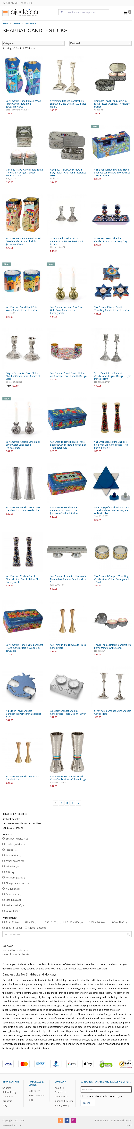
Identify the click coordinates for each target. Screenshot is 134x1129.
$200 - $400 (97, 922)
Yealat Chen (13, 910)
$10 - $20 (12, 922)
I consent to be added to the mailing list (104, 1096)
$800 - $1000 (14, 927)
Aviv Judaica (13, 855)
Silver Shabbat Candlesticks (15, 950)
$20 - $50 (32, 922)
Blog (30, 1099)
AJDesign (12, 872)
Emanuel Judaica (17, 838)
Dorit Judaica (14, 894)
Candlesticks (30, 23)
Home (5, 23)
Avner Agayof (15, 860)
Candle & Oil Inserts (12, 827)
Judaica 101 (34, 1091)
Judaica (11, 849)
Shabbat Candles (11, 819)
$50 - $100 (53, 922)
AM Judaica (13, 888)
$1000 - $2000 (37, 927)
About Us (59, 1087)
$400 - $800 (119, 922)
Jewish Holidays (36, 1095)
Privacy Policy (62, 1105)
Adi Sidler (12, 866)
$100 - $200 (75, 922)
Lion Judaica (13, 899)
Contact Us (60, 1092)
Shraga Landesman (18, 883)
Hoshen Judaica (16, 844)
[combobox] (83, 12)
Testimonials (61, 1096)
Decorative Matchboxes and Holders (21, 823)
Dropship (7, 1100)
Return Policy (9, 1092)
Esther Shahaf (15, 905)
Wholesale (7, 1096)
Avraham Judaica (16, 877)
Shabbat (16, 23)
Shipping (6, 1087)
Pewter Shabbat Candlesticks (15, 954)
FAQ (4, 1105)
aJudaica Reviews (64, 1100)
